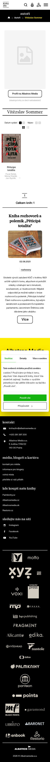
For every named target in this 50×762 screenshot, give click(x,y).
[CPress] (33, 606)
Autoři (17, 18)
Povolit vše (25, 397)
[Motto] (33, 557)
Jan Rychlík (11, 178)
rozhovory (26, 269)
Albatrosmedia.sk (10, 505)
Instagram (14, 525)
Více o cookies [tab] (40, 358)
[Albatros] (16, 557)
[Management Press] (15, 606)
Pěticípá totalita (11, 169)
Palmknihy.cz (8, 495)
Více (25, 319)
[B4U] (25, 616)
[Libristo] (12, 723)
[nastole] (36, 646)
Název (30, 123)
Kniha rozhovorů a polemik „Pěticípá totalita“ (25, 221)
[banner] (6, 5)
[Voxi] (16, 591)
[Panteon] (25, 680)
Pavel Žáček (11, 174)
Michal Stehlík (11, 176)
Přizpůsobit (23, 406)
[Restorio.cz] (37, 736)
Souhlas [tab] (8, 358)
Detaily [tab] (23, 358)
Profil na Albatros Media (25, 93)
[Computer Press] (33, 591)
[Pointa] (25, 695)
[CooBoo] (39, 573)
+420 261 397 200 (18, 434)
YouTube (13, 537)
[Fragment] (25, 625)
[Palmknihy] (25, 666)
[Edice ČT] (25, 657)
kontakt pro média (11, 464)
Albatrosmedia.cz (10, 500)
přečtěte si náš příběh (12, 479)
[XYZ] (20, 573)
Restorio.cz (7, 510)
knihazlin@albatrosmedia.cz (22, 428)
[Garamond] (35, 709)
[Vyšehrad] (14, 646)
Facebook (13, 531)
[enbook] (15, 736)
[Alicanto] (15, 635)
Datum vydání (11, 123)
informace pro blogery (13, 469)
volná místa (8, 474)
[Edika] (36, 635)
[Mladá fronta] (12, 709)
